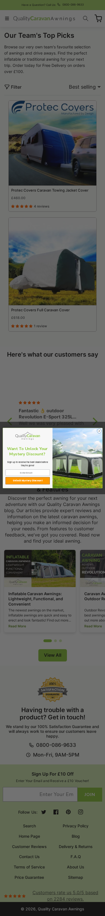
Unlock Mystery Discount (28, 480)
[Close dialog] (99, 431)
